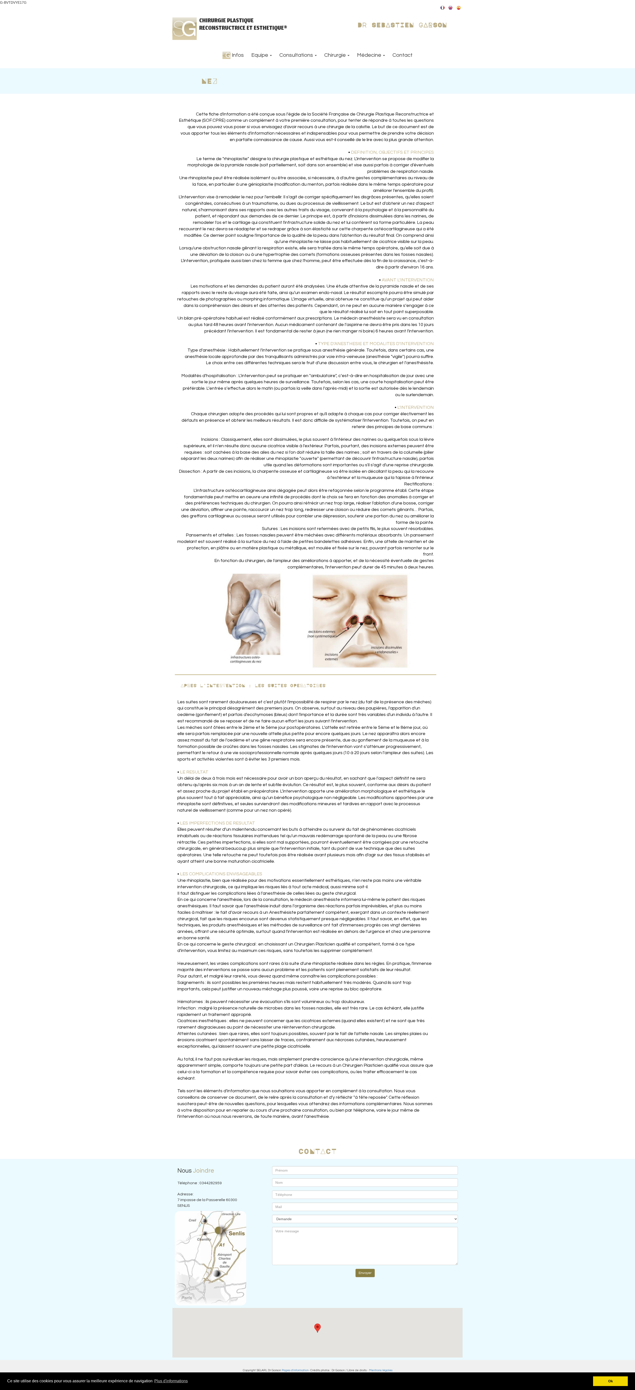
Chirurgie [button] (335, 55)
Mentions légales (380, 1370)
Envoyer (365, 1273)
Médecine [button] (369, 55)
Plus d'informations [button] (171, 1381)
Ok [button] (610, 1381)
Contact (402, 55)
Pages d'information (295, 1370)
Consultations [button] (296, 55)
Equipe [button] (260, 55)
